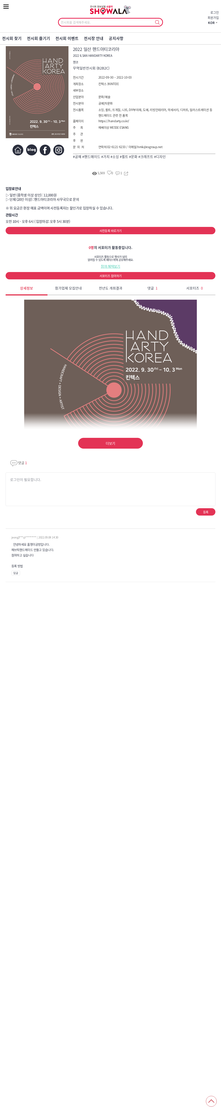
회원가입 (213, 17)
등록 (205, 512)
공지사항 (116, 38)
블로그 (31, 149)
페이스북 (45, 149)
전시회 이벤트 (67, 38)
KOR (211, 23)
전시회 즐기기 (38, 38)
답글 (15, 573)
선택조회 (157, 22)
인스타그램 (58, 149)
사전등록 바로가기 (110, 230)
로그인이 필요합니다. (25, 479)
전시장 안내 (93, 38)
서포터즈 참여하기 (110, 276)
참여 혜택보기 (110, 266)
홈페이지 (18, 149)
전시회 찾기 (12, 38)
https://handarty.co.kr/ (113, 121)
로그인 (214, 12)
